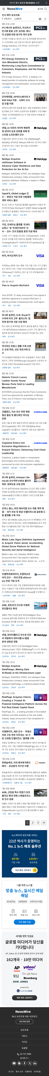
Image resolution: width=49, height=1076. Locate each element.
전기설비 (5, 625)
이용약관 (28, 1071)
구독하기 (8, 18)
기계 (4, 814)
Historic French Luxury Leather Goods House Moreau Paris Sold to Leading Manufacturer (18, 382)
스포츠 (15, 246)
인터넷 (4, 149)
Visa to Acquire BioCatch (15, 285)
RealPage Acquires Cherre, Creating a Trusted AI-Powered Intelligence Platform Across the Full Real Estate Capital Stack (24, 702)
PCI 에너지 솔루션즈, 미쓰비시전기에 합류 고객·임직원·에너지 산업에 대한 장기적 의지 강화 (17, 31)
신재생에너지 (7, 783)
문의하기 (24, 1058)
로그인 (11, 1071)
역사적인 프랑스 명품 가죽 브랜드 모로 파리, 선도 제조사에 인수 (16, 349)
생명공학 (5, 433)
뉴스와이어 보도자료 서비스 (25, 835)
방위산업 (11, 530)
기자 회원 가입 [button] (24, 922)
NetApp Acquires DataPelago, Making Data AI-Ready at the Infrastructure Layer (21, 669)
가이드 (25, 1042)
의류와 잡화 (6, 368)
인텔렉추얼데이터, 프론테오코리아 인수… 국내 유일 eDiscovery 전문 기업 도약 (16, 577)
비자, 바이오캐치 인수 (12, 255)
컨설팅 (4, 118)
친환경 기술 (18, 783)
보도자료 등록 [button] (24, 1021)
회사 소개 (19, 1071)
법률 (14, 596)
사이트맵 (37, 1071)
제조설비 (14, 433)
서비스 (25, 1036)
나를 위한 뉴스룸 (24, 885)
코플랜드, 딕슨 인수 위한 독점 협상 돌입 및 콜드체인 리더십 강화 (16, 415)
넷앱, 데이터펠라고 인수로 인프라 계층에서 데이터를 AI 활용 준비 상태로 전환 (16, 638)
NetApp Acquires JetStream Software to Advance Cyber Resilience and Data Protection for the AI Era (21, 164)
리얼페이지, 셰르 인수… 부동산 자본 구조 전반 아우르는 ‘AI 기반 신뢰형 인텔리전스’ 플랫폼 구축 (18, 735)
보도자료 (24, 1030)
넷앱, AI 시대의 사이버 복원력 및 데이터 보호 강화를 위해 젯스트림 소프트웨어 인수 (16, 131)
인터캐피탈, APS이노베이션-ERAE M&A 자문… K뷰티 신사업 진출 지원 (16, 100)
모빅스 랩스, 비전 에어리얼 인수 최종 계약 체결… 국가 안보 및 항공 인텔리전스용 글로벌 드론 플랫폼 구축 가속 (23, 512)
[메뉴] (3, 9)
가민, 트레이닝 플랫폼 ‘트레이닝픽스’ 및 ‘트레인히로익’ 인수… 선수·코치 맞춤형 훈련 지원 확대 (19, 228)
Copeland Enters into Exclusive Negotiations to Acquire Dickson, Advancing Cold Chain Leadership (24, 448)
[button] (40, 19)
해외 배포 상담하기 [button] (24, 997)
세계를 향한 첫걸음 (24, 936)
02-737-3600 (25, 1054)
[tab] (24, 1030)
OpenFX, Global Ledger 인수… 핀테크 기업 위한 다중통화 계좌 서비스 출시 (16, 197)
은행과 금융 (6, 215)
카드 (4, 276)
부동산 (13, 722)
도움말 (25, 1048)
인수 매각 (16, 49)
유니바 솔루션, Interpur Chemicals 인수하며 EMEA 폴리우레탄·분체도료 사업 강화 (16, 481)
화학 (4, 336)
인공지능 (5, 656)
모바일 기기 (6, 246)
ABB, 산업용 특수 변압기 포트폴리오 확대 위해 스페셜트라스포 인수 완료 (16, 796)
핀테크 (15, 215)
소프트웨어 (6, 49)
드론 (4, 530)
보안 (9, 276)
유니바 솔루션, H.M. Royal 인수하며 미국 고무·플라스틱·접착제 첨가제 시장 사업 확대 (16, 318)
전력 (12, 625)
